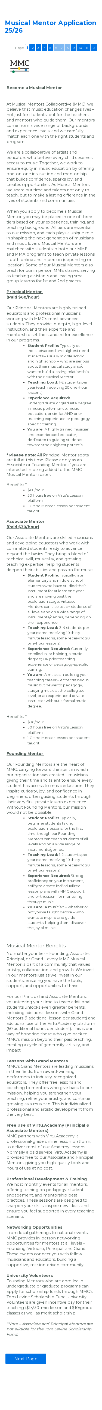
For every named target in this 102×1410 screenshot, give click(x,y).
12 (93, 48)
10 (80, 48)
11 (87, 48)
